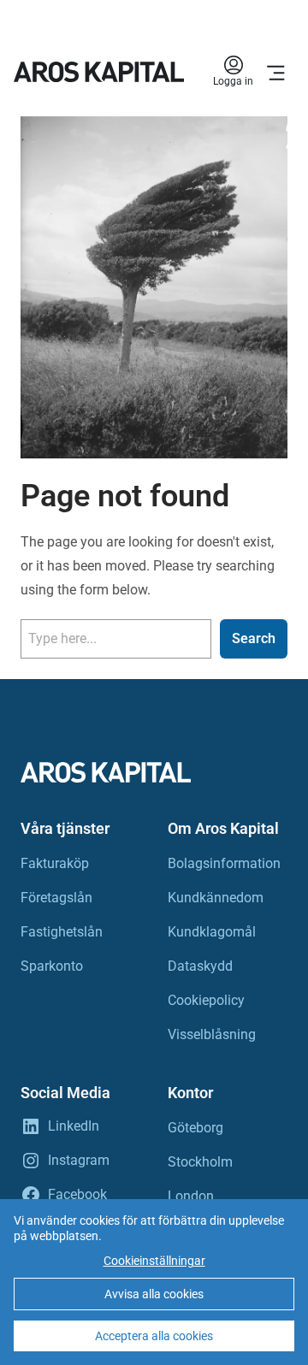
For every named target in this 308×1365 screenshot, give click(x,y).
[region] (154, 1282)
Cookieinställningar (154, 1261)
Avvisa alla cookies (154, 1294)
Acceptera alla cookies (154, 1336)
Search (253, 638)
